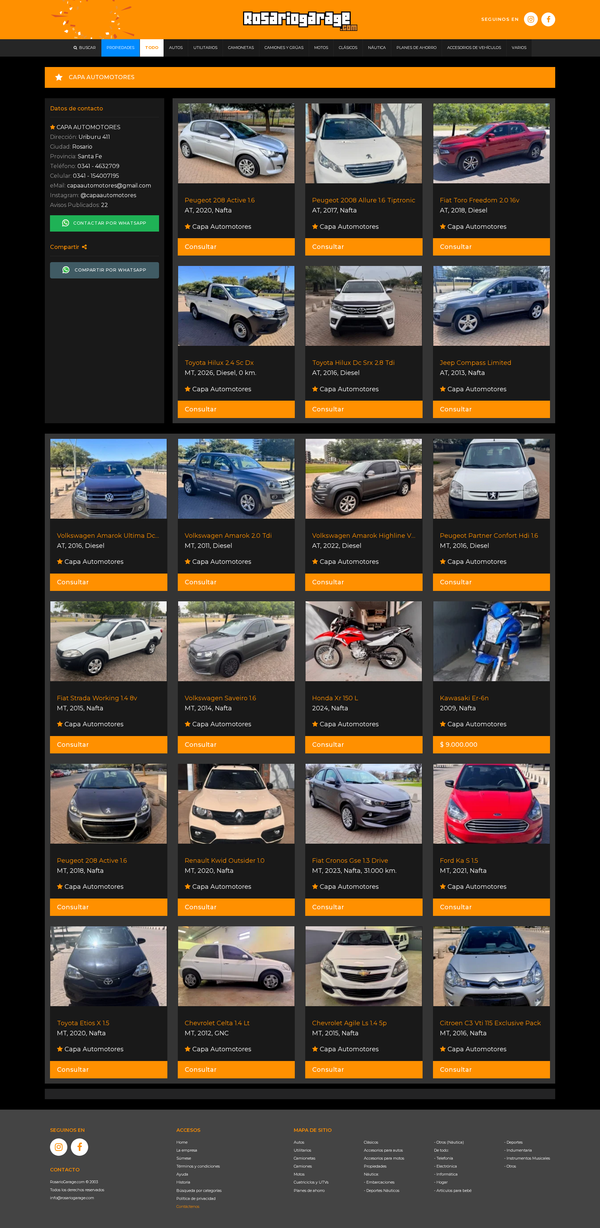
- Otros (510, 1166)
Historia (183, 1182)
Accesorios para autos (383, 1150)
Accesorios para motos (384, 1158)
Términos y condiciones (198, 1166)
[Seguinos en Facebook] (548, 19)
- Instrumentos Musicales (527, 1158)
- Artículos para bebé (453, 1190)
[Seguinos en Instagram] (531, 19)
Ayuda (182, 1174)
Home (182, 1142)
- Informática (446, 1174)
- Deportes (513, 1142)
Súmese (183, 1158)
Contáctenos (187, 1206)
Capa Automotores (221, 227)
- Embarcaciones (379, 1182)
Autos (299, 1142)
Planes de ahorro (309, 1190)
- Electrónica (445, 1166)
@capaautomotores (108, 195)
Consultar (201, 247)
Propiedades (375, 1166)
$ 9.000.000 (458, 745)
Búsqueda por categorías (199, 1190)
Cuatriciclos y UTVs (311, 1182)
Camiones (303, 1166)
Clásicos (371, 1142)
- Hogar (441, 1182)
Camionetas (304, 1158)
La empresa (186, 1150)
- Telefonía (443, 1158)
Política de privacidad (196, 1198)
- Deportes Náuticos (381, 1190)
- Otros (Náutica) (449, 1142)
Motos (299, 1174)
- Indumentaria (518, 1150)
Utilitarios (302, 1150)
